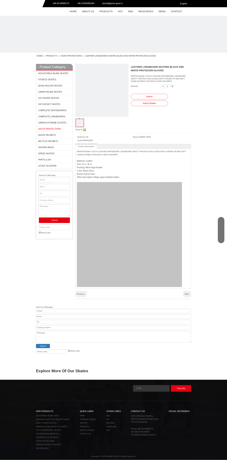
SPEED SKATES (46, 153)
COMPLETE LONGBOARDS (51, 116)
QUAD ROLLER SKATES (50, 86)
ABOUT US (88, 11)
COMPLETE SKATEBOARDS (52, 110)
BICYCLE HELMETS (48, 141)
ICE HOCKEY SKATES (49, 104)
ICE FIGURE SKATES (48, 98)
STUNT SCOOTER (47, 166)
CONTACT (176, 11)
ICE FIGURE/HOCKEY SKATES (48, 430)
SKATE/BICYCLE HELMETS (47, 437)
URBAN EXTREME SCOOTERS (53, 123)
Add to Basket (149, 103)
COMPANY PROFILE (88, 419)
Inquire (149, 96)
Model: (80, 137)
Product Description (86, 146)
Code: (79, 140)
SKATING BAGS (46, 147)
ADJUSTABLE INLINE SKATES (53, 73)
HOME (73, 11)
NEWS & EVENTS (87, 430)
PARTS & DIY (44, 160)
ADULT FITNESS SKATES (46, 423)
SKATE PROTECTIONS (49, 129)
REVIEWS (110, 423)
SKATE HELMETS (47, 135)
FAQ (108, 430)
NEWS (162, 11)
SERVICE (83, 423)
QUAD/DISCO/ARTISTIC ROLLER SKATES (53, 419)
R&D (130, 11)
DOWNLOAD (111, 427)
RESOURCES (145, 11)
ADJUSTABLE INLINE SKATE (47, 416)
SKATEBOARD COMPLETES (47, 434)
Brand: (135, 137)
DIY (107, 419)
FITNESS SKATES (47, 79)
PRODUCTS (106, 11)
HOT (120, 11)
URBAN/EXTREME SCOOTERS (48, 445)
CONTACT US (85, 434)
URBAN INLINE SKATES (50, 92)
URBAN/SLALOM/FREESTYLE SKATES (51, 427)
